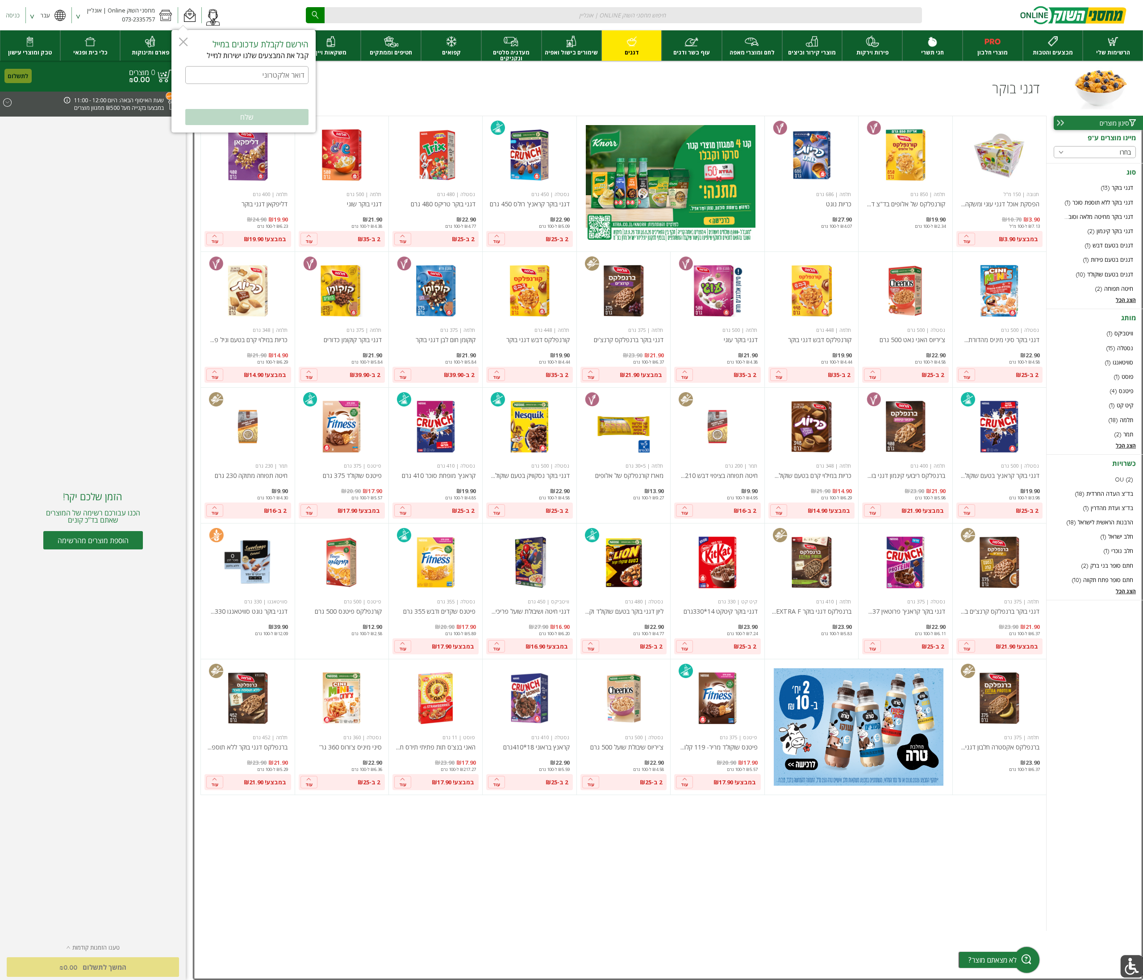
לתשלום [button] (18, 76)
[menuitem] (1113, 45)
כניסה (13, 15)
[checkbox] (1095, 187)
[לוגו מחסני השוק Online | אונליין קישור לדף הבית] (1073, 15)
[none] (999, 183)
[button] (189, 15)
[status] (142, 72)
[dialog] (243, 81)
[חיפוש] (315, 15)
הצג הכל (1126, 300)
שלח (247, 117)
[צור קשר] (213, 15)
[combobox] (614, 15)
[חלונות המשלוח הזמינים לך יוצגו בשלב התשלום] (67, 101)
